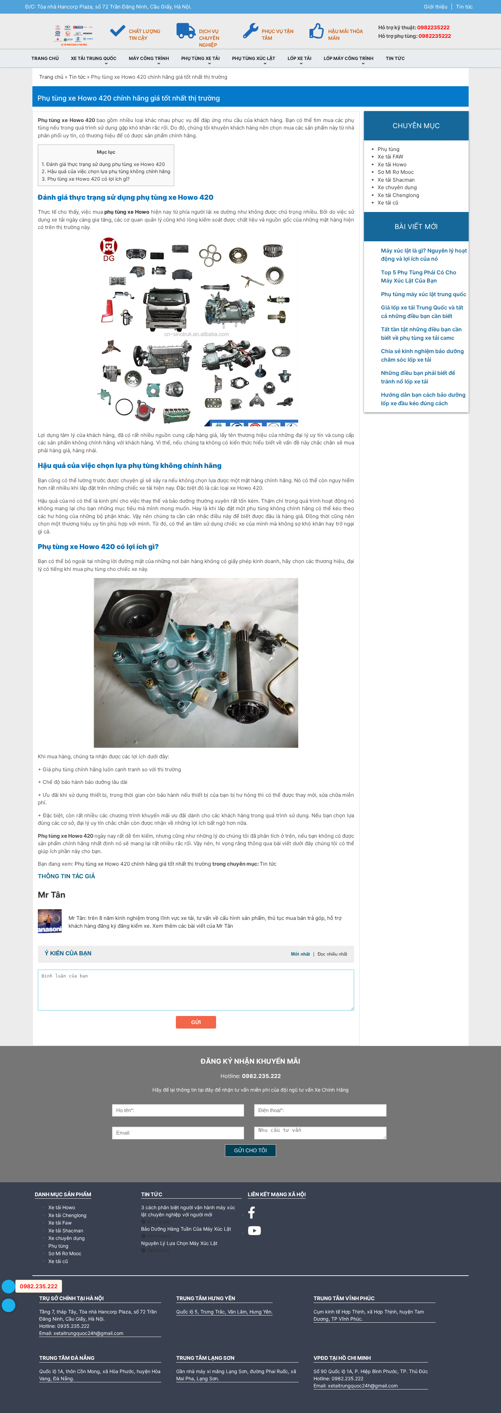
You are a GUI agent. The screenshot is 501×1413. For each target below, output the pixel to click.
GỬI (196, 1022)
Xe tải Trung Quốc (94, 58)
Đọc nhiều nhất (332, 954)
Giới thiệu (435, 6)
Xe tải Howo (392, 164)
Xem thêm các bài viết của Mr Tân (192, 926)
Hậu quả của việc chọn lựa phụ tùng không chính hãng (106, 171)
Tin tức (464, 6)
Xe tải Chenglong (398, 195)
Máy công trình (149, 58)
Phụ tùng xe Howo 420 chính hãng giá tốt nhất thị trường (143, 864)
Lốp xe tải (300, 58)
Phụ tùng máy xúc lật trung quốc (423, 294)
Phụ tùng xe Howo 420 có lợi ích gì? (86, 179)
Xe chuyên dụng (397, 187)
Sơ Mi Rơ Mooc (396, 172)
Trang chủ (45, 58)
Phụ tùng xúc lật (253, 58)
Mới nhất (300, 954)
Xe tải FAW (390, 156)
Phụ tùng (388, 149)
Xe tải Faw (60, 1223)
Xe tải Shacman (396, 180)
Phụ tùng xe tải (200, 58)
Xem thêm (158, 1222)
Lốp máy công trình (349, 58)
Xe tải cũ (388, 202)
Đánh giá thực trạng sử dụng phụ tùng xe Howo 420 (103, 164)
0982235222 (433, 27)
